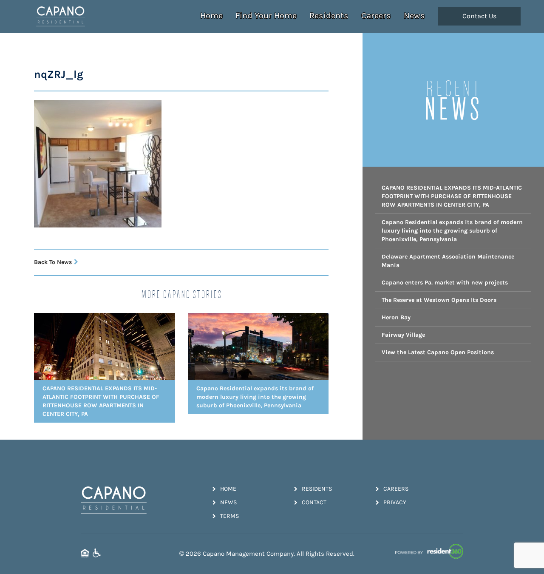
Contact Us (479, 16)
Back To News (53, 262)
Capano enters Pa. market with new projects (445, 282)
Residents (328, 15)
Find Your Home (266, 15)
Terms (229, 516)
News (414, 15)
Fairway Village (403, 334)
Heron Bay (396, 317)
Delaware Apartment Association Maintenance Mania (448, 261)
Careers (376, 15)
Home (211, 15)
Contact (314, 502)
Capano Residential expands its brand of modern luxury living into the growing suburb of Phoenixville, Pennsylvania (452, 231)
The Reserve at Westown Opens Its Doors (439, 300)
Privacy (394, 502)
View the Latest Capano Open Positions (438, 352)
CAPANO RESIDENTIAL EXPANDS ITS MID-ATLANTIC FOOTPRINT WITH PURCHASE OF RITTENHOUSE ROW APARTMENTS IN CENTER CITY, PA (452, 196)
